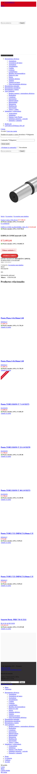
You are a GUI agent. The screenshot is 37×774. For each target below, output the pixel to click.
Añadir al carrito (9, 255)
